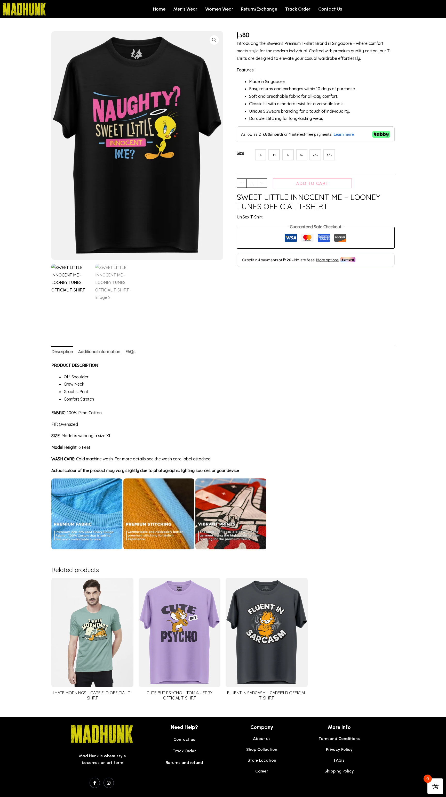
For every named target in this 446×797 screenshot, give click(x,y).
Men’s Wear (185, 9)
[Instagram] (108, 783)
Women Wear (219, 9)
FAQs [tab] (130, 351)
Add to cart (312, 183)
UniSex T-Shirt (250, 216)
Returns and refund (184, 762)
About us (261, 738)
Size (240, 153)
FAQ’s (339, 760)
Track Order (297, 9)
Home (159, 9)
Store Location (262, 760)
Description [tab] (62, 351)
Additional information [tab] (99, 351)
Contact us (330, 9)
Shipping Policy (339, 771)
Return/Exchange (259, 9)
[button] (214, 40)
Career (261, 771)
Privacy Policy (339, 749)
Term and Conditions (339, 738)
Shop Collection (261, 749)
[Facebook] (95, 783)
